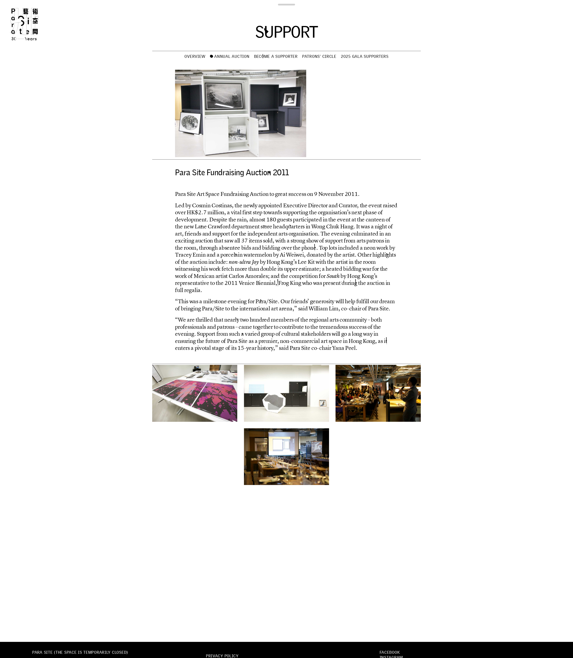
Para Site (31, 24)
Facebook (390, 652)
